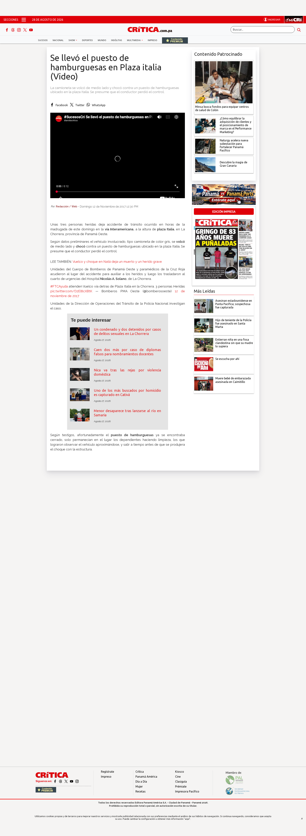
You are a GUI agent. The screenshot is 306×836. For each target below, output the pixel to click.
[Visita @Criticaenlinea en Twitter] (61, 781)
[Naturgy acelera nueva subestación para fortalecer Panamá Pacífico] (205, 145)
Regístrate (107, 771)
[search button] (299, 29)
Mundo (102, 40)
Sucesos (43, 40)
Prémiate (180, 786)
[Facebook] (7, 29)
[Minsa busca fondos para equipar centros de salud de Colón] (224, 82)
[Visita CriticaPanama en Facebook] (55, 781)
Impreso (152, 40)
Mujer (139, 786)
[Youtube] (31, 29)
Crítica (139, 771)
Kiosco (179, 771)
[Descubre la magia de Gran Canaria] (205, 164)
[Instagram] (19, 29)
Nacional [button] (58, 40)
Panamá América (146, 776)
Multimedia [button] (134, 40)
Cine (178, 776)
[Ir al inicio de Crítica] (152, 29)
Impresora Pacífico (187, 791)
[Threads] (13, 29)
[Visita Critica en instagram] (77, 781)
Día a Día (141, 781)
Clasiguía (181, 781)
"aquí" (187, 819)
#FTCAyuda (59, 286)
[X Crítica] (25, 29)
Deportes (87, 40)
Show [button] (72, 40)
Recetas (140, 791)
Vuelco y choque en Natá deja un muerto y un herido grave (117, 261)
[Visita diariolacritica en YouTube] (72, 781)
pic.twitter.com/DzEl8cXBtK (71, 291)
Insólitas (116, 40)
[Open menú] (23, 19)
